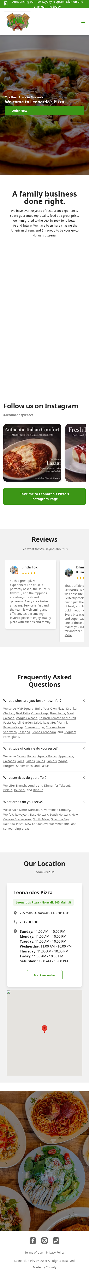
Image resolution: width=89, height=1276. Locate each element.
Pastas (45, 766)
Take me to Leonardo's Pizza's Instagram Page (44, 496)
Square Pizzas (47, 756)
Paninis (52, 761)
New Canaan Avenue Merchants (47, 824)
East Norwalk (39, 814)
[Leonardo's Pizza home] (17, 22)
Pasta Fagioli (12, 722)
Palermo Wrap (13, 727)
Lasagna (24, 732)
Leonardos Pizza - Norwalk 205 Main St (43, 902)
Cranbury (63, 810)
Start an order (45, 975)
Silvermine (48, 810)
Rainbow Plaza (13, 824)
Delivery (19, 790)
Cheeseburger (34, 727)
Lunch (32, 785)
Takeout (64, 785)
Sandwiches (24, 766)
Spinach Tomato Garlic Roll (57, 718)
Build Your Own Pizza (50, 708)
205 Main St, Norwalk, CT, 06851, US (45, 913)
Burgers (8, 766)
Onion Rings (39, 713)
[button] (32, 453)
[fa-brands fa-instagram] (44, 1240)
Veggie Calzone (26, 718)
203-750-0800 (29, 922)
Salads (30, 761)
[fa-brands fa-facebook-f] (33, 1240)
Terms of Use (34, 1252)
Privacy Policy (55, 1252)
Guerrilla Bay (60, 819)
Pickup (7, 790)
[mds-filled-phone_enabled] (56, 1240)
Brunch (21, 785)
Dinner (49, 785)
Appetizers (65, 756)
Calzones (9, 761)
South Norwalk (60, 814)
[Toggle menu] (83, 21)
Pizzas (31, 756)
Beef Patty (23, 713)
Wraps (62, 761)
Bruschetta (57, 713)
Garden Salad (31, 722)
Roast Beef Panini (55, 722)
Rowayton (21, 814)
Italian (21, 756)
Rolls (20, 761)
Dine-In (38, 790)
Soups (40, 761)
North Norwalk (29, 810)
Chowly (51, 1267)
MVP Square (25, 708)
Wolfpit (8, 814)
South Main (41, 819)
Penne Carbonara (44, 732)
